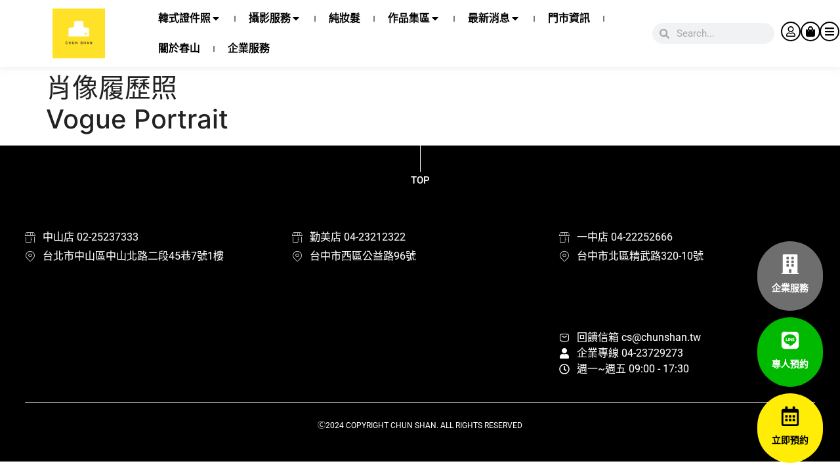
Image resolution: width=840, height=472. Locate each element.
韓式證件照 (184, 18)
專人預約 (790, 364)
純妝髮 (344, 18)
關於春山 (179, 48)
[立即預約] (790, 416)
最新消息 (489, 18)
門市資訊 (569, 18)
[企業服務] (790, 264)
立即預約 (790, 440)
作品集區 (409, 18)
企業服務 (249, 48)
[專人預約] (790, 340)
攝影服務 (270, 18)
